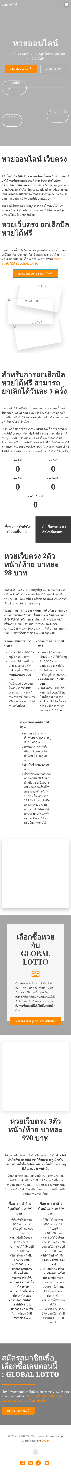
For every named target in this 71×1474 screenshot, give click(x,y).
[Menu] (66, 5)
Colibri (46, 1441)
